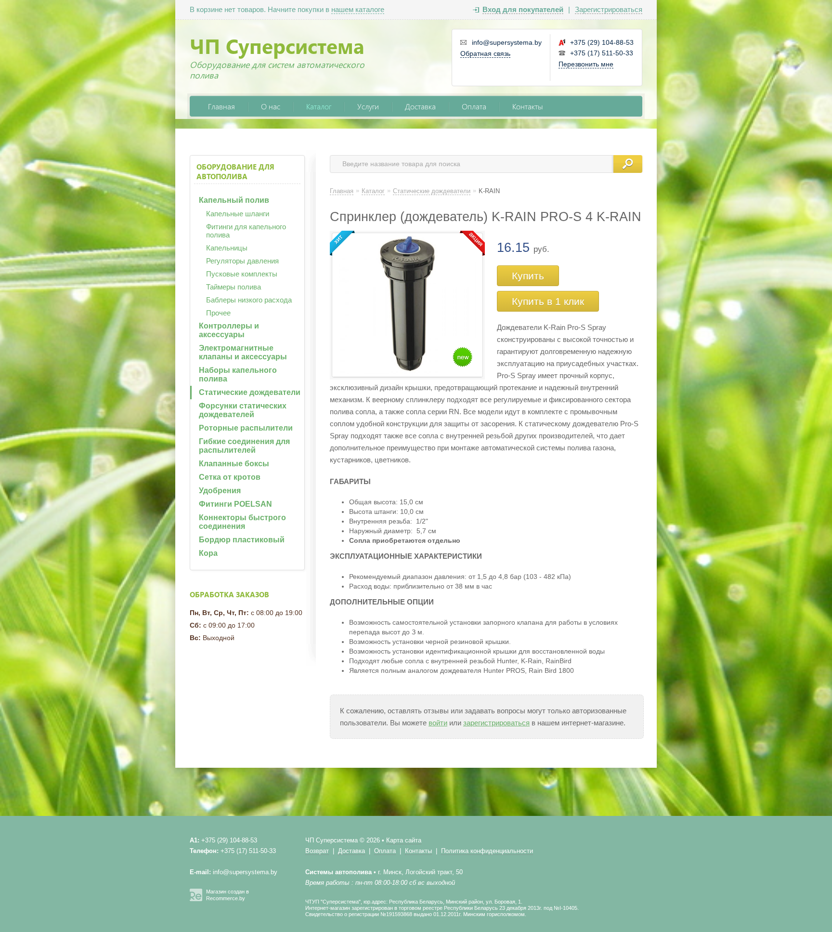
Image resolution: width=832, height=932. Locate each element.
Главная (221, 106)
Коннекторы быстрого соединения (242, 521)
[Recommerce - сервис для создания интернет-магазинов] (196, 899)
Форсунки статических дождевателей (242, 410)
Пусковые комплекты (241, 274)
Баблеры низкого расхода (249, 300)
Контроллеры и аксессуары (229, 330)
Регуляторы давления (242, 261)
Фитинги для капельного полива (246, 231)
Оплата (474, 106)
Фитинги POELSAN (235, 504)
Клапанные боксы (234, 463)
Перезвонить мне (586, 64)
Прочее (218, 313)
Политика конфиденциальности (487, 850)
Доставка (420, 106)
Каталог (318, 106)
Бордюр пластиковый (242, 540)
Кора (208, 553)
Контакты (527, 106)
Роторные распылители (246, 428)
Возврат (317, 850)
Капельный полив (234, 200)
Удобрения (220, 490)
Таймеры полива (233, 287)
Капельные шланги (237, 214)
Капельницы (226, 248)
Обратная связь (485, 53)
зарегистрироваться (496, 723)
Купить (528, 275)
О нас (270, 106)
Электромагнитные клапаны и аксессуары (243, 352)
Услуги (368, 106)
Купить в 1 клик (548, 301)
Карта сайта (403, 840)
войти (438, 723)
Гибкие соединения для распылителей (244, 445)
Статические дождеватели (249, 392)
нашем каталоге (357, 9)
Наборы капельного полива (238, 374)
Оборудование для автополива (235, 171)
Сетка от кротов (229, 477)
